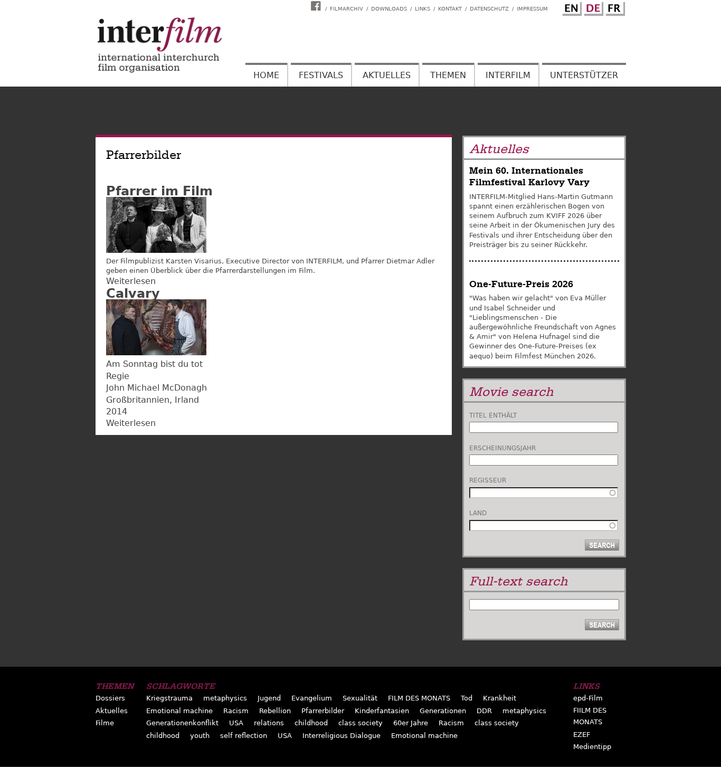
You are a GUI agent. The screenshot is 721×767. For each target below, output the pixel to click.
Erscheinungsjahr (502, 448)
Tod (466, 698)
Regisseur (487, 480)
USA (236, 723)
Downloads (389, 9)
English (570, 7)
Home (266, 75)
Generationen (443, 711)
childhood (311, 723)
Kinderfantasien (382, 711)
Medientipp (592, 747)
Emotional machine (179, 711)
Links (422, 9)
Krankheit (499, 698)
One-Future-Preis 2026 (521, 284)
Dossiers (110, 698)
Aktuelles (387, 75)
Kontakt (450, 9)
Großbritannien (137, 400)
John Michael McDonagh (156, 388)
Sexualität (360, 698)
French (613, 7)
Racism (236, 711)
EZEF (581, 734)
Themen (448, 75)
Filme (105, 723)
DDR (484, 711)
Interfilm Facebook (317, 6)
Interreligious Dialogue (341, 736)
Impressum (532, 9)
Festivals (321, 75)
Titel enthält (493, 415)
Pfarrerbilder (322, 711)
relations (269, 723)
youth (200, 736)
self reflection (243, 736)
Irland (187, 400)
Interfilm (508, 75)
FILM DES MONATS (419, 698)
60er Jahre (410, 723)
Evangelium (311, 698)
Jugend (269, 698)
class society (360, 723)
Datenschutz (489, 9)
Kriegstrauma (169, 698)
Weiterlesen (131, 281)
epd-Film (588, 698)
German (592, 7)
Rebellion (275, 711)
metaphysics (225, 698)
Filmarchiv (346, 9)
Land (478, 513)
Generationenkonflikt (182, 723)
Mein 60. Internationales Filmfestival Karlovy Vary (529, 176)
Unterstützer (584, 75)
